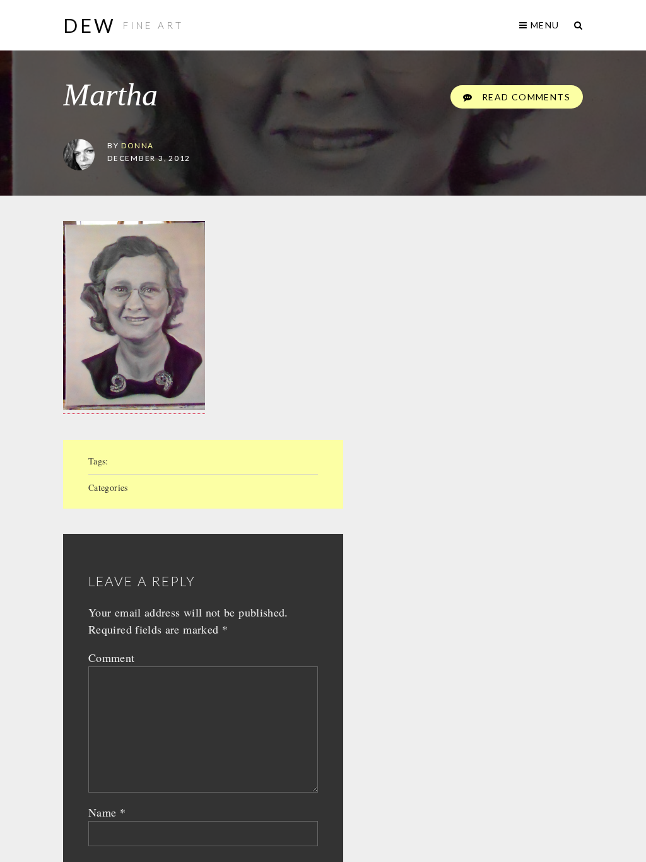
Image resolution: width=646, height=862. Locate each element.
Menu (543, 25)
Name (107, 812)
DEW (90, 25)
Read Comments (524, 97)
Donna (137, 145)
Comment (111, 657)
